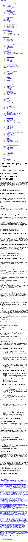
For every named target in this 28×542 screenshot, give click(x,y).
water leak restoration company (15, 498)
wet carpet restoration (22, 531)
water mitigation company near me (12, 500)
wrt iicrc (4, 533)
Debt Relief (9, 23)
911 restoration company (5, 488)
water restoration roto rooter (20, 525)
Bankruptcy (9, 6)
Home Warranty (10, 47)
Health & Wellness (6, 30)
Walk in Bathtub (10, 61)
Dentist (8, 32)
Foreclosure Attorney (11, 7)
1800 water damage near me (6, 480)
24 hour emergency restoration (12, 481)
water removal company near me (6, 514)
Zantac (8, 19)
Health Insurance (10, 72)
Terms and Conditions (7, 539)
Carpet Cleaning (10, 39)
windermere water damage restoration (7, 532)
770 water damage (8, 486)
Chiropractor (9, 31)
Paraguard (9, 10)
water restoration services (5, 526)
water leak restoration (4, 498)
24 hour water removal (17, 485)
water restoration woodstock (9, 529)
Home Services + (6, 51)
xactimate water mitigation (11, 533)
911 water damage (7, 489)
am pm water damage (19, 492)
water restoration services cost (17, 526)
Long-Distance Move (11, 81)
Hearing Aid (9, 33)
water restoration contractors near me (12, 520)
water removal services (11, 515)
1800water (14, 480)
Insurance (5, 67)
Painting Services (10, 54)
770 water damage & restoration (19, 486)
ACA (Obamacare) (10, 73)
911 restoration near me (15, 488)
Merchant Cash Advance (12, 26)
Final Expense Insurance (12, 71)
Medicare (8, 77)
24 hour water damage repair (19, 484)
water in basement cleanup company (12, 495)
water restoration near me (12, 524)
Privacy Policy (6, 538)
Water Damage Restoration (12, 62)
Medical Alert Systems (11, 35)
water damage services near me (11, 493)
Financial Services (6, 20)
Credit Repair (9, 21)
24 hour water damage (8, 484)
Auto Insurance (10, 68)
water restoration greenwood (19, 522)
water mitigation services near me (10, 505)
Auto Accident (10, 15)
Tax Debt (8, 18)
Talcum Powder (10, 17)
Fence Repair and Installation (12, 66)
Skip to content (3, 0)
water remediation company (20, 509)
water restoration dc (16, 521)
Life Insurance (9, 75)
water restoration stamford (14, 528)
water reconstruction (10, 509)
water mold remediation (11, 508)
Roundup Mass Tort (11, 13)
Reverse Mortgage (10, 27)
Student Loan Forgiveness (12, 24)
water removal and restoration (10, 513)
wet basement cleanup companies (11, 531)
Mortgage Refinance (11, 28)
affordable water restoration (10, 491)
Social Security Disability (12, 14)
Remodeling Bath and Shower (13, 65)
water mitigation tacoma (5, 506)
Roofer (8, 58)
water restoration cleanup (14, 518)
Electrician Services (11, 41)
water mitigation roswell (13, 504)
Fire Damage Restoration (12, 64)
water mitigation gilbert (18, 502)
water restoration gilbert (8, 522)
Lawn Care (9, 50)
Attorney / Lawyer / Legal (8, 5)
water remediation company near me (7, 511)
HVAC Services (10, 48)
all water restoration (11, 492)
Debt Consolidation (11, 25)
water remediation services (14, 512)
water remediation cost (19, 511)
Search (1, 3)
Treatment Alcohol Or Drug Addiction (14, 34)
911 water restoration (15, 489)
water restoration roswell (9, 525)
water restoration (4, 517)
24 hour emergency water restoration (13, 482)
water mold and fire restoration (15, 507)
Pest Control (9, 55)
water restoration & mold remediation (16, 517)
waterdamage (18, 529)
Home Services (6, 37)
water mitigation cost (8, 501)
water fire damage (19, 494)
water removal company (22, 513)
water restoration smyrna (17, 527)
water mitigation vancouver (15, 506)
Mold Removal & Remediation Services (15, 53)
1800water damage (20, 480)
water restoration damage (7, 521)
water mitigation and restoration (10, 499)
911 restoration (24, 487)
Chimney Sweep (10, 40)
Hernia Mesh (9, 8)
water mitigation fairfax (8, 502)
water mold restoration (20, 508)
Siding (8, 59)
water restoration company (13, 519)
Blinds (8, 38)
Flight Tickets (9, 80)
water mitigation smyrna (22, 505)
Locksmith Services (11, 52)
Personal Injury (10, 12)
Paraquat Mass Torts (11, 11)
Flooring (8, 42)
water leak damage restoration (10, 497)
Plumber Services (10, 57)
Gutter (8, 45)
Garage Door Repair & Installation (14, 44)
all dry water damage (20, 491)
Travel (4, 79)
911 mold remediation (16, 487)
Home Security (10, 46)
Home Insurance (10, 74)
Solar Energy (9, 60)
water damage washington (10, 494)
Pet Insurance (9, 78)
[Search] (15, 3)
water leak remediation (21, 497)
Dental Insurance (10, 70)
